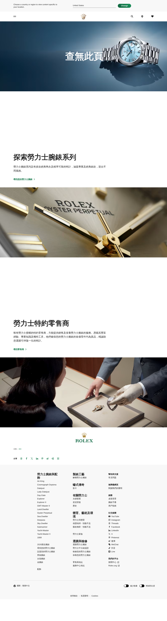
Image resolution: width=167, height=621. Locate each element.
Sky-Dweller (42, 523)
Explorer (41, 499)
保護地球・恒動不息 (82, 523)
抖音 (113, 548)
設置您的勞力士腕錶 (46, 552)
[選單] (17, 16)
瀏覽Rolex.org (83, 605)
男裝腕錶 (41, 555)
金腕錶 (40, 562)
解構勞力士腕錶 (80, 478)
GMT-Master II (43, 506)
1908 (39, 538)
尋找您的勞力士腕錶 (22, 179)
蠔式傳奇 (78, 484)
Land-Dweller (43, 509)
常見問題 (112, 478)
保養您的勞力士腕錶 (82, 555)
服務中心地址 (79, 566)
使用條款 (74, 596)
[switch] (130, 585)
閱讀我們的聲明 (115, 488)
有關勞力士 (80, 495)
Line (113, 552)
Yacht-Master (43, 530)
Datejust (40, 488)
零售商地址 (78, 562)
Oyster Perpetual (44, 513)
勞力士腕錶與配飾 (47, 476)
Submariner (42, 527)
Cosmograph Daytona (46, 485)
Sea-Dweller (42, 516)
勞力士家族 (78, 534)
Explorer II (41, 502)
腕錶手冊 (112, 502)
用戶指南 (112, 506)
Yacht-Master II (43, 534)
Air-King (40, 481)
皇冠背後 (77, 502)
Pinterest (115, 538)
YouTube (115, 516)
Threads (115, 523)
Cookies (94, 596)
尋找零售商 (18, 349)
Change (124, 6)
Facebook (115, 527)
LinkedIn (115, 530)
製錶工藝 (78, 474)
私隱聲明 (84, 596)
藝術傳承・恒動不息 (82, 527)
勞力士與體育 (79, 520)
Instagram (115, 520)
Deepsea (41, 520)
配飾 (39, 569)
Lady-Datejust (43, 492)
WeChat (114, 544)
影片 (75, 488)
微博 (113, 541)
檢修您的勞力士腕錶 (82, 552)
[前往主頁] (83, 16)
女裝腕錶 (41, 559)
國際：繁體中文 (23, 586)
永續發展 (77, 499)
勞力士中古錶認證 (81, 548)
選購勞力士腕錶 (80, 544)
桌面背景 (112, 499)
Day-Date (41, 495)
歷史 (75, 506)
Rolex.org (112, 566)
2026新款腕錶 (43, 544)
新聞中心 (112, 562)
